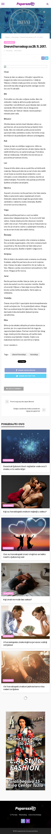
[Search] (47, 4)
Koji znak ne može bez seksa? (17, 599)
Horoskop (9, 42)
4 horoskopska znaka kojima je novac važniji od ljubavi (25, 643)
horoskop (34, 354)
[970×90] (25, 67)
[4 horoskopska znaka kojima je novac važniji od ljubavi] (25, 622)
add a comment (14, 388)
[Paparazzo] (25, 808)
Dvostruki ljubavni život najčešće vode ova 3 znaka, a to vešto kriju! (25, 468)
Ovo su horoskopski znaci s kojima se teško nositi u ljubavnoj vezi (24, 555)
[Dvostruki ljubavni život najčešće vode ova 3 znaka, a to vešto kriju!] (25, 446)
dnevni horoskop (19, 354)
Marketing (23, 815)
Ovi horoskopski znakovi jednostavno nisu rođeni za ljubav (24, 688)
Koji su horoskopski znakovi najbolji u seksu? (25, 511)
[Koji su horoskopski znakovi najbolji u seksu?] (25, 491)
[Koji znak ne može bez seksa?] (25, 579)
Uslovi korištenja (34, 815)
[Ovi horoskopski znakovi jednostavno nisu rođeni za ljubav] (25, 667)
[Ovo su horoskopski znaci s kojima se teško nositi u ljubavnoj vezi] (25, 534)
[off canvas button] (2, 4)
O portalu (13, 815)
